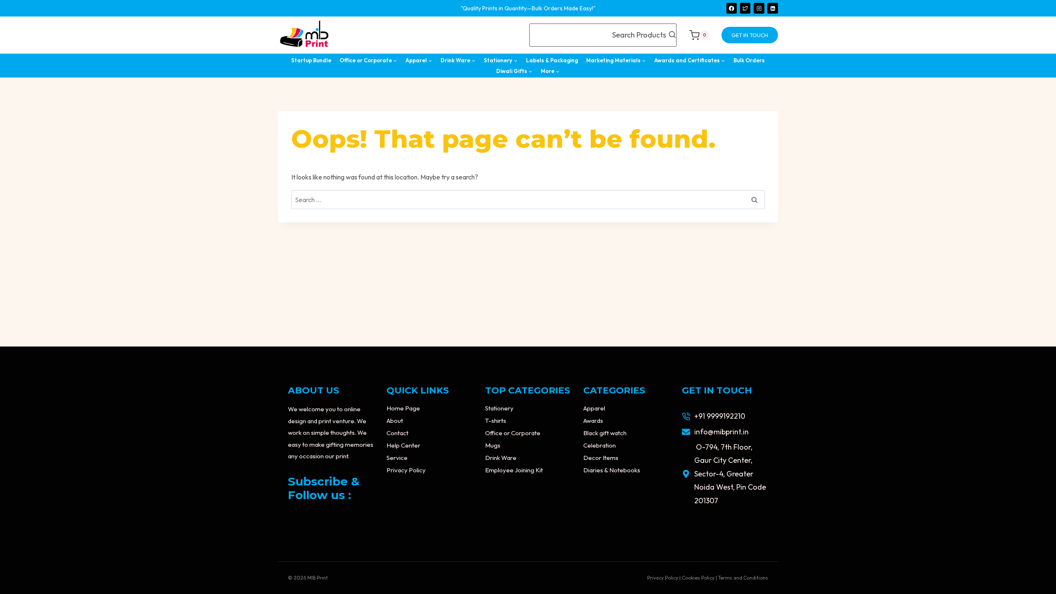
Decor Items (600, 458)
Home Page (403, 408)
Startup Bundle (311, 60)
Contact (397, 433)
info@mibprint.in (721, 431)
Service (397, 458)
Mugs (492, 445)
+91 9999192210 (719, 416)
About (395, 420)
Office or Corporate (512, 433)
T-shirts (495, 420)
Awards (593, 420)
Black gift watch (605, 433)
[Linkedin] (772, 8)
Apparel (594, 408)
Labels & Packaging (552, 60)
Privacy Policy (406, 470)
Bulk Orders (749, 60)
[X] (745, 8)
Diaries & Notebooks (611, 470)
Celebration (599, 445)
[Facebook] (731, 8)
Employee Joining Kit (514, 470)
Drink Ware (500, 458)
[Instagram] (759, 8)
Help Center (403, 445)
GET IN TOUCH (749, 35)
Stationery (499, 408)
